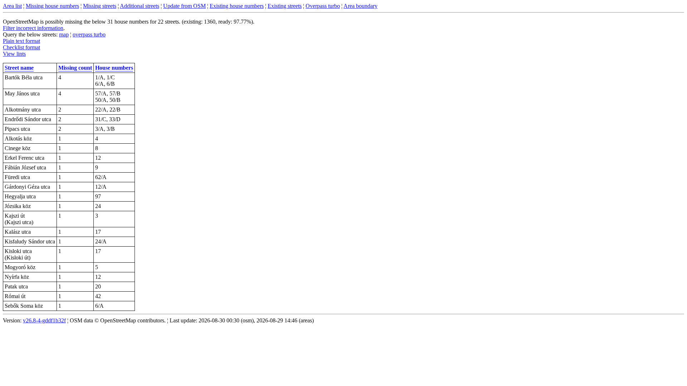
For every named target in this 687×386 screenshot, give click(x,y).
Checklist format (21, 47)
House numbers (114, 68)
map (64, 34)
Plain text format (21, 41)
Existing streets (285, 6)
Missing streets (99, 6)
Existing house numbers (237, 6)
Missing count (75, 68)
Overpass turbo (323, 6)
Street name (19, 68)
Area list (12, 6)
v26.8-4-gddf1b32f (44, 320)
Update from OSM (184, 6)
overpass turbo (89, 34)
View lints (14, 54)
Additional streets (139, 6)
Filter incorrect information (33, 28)
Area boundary (360, 6)
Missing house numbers (52, 6)
